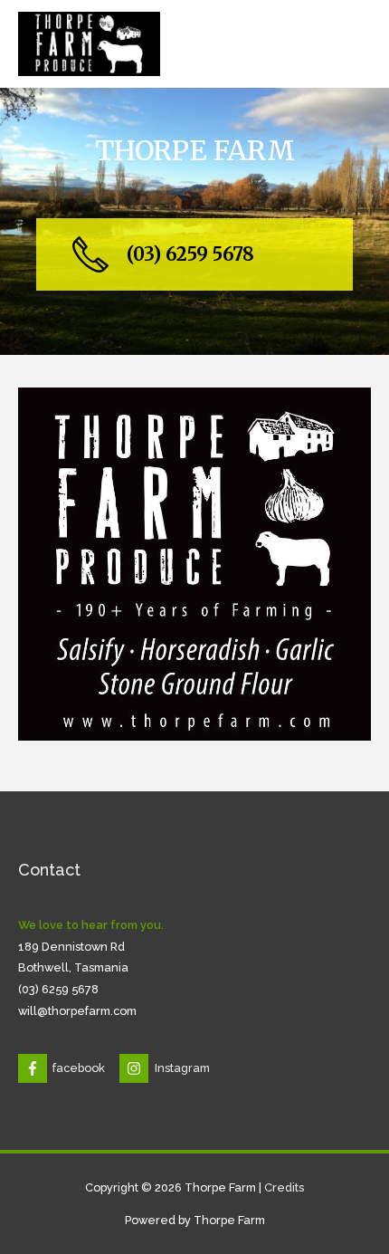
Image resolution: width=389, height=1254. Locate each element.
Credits (284, 1187)
